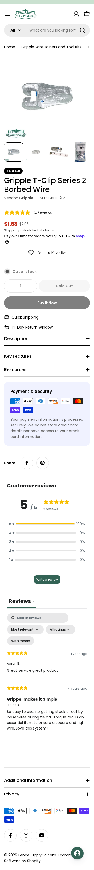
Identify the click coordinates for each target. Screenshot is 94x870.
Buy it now (47, 302)
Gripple (26, 198)
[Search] (82, 30)
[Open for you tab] (77, 853)
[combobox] (47, 30)
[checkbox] (20, 641)
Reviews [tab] (21, 601)
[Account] (76, 14)
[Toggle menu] (7, 14)
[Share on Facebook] (27, 463)
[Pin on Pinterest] (42, 463)
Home (9, 47)
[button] (47, 524)
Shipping (11, 230)
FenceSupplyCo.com (37, 855)
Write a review (47, 579)
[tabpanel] (47, 674)
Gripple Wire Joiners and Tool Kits (51, 47)
